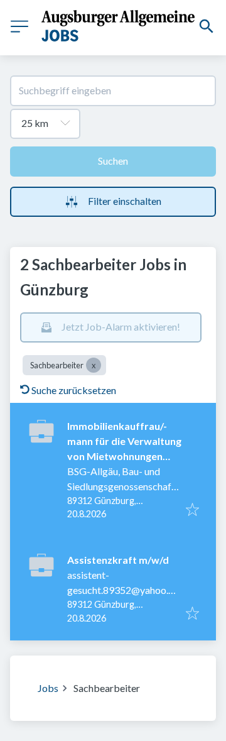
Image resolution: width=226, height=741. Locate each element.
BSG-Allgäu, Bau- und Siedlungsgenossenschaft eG (121, 486)
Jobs (48, 688)
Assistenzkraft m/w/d (118, 560)
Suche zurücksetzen (73, 390)
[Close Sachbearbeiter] (93, 365)
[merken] (192, 510)
